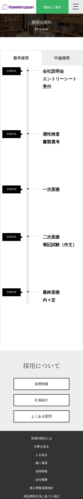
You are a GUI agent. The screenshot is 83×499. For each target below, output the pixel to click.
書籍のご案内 (52, 7)
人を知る (41, 455)
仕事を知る (41, 446)
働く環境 (41, 463)
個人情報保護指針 (41, 488)
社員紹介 (41, 400)
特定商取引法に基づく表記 (41, 496)
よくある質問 (41, 416)
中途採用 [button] (62, 58)
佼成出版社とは (41, 438)
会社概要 (41, 479)
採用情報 (41, 384)
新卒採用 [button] (21, 58)
